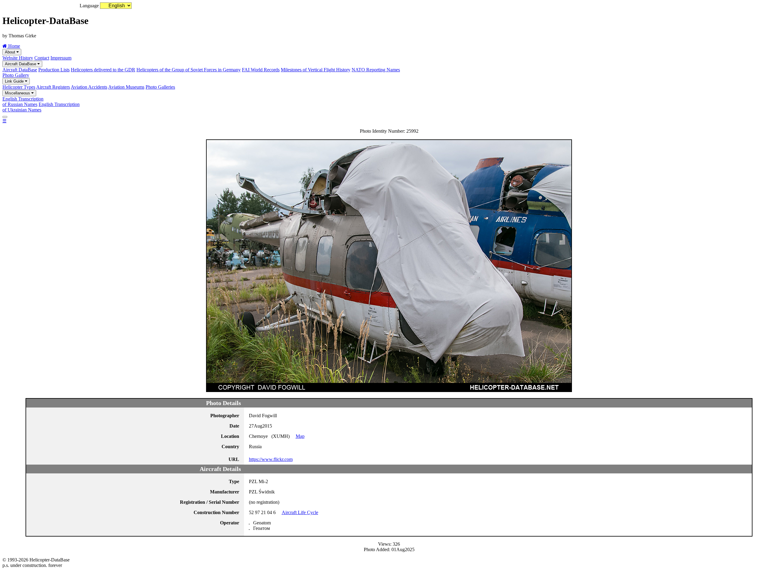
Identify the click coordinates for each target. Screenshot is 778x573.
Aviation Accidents (89, 87)
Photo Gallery (15, 75)
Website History (17, 57)
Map (300, 436)
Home (13, 46)
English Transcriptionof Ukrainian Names (41, 107)
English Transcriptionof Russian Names (22, 101)
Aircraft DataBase (21, 64)
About (10, 52)
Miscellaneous (18, 93)
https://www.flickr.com (271, 459)
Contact (41, 57)
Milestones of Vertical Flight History (315, 69)
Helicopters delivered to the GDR (103, 69)
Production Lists (54, 69)
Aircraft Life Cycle (300, 512)
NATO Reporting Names (376, 69)
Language (89, 5)
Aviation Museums (126, 87)
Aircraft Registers (53, 87)
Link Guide (15, 81)
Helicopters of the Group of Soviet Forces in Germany (188, 69)
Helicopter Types (18, 87)
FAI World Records (261, 69)
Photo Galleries (160, 87)
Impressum (60, 57)
